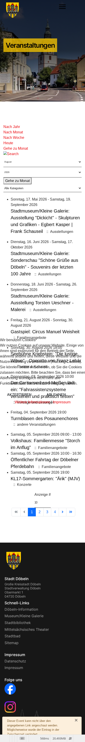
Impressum (61, 402)
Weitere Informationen (32, 402)
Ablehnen (56, 394)
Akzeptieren (19, 394)
